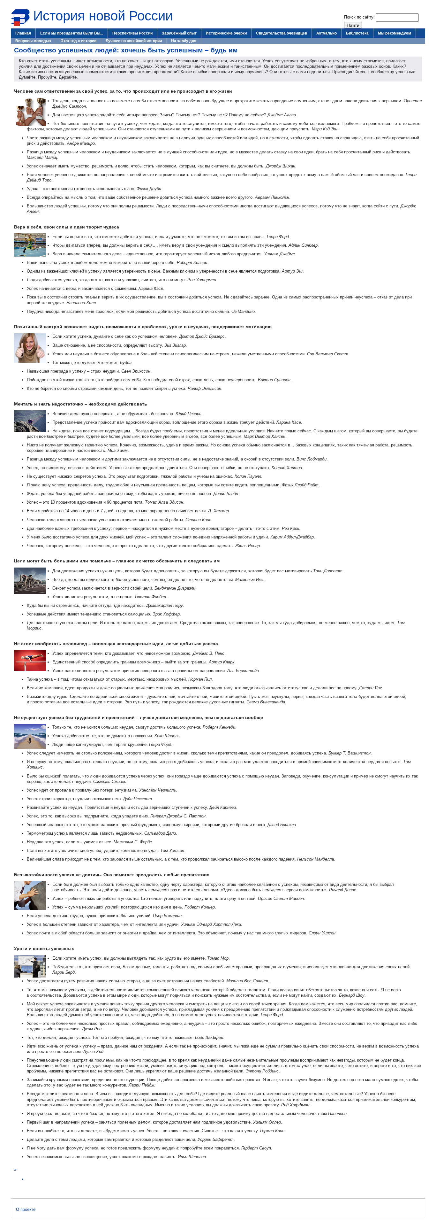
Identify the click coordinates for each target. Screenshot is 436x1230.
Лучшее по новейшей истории (134, 41)
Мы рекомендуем (394, 33)
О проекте (25, 1209)
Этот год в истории (78, 41)
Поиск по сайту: (360, 17)
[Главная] (20, 25)
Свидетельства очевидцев (281, 33)
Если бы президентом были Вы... (71, 33)
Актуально (326, 33)
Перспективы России (132, 33)
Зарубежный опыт (179, 33)
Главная (23, 33)
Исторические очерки (226, 33)
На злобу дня (183, 41)
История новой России (103, 15)
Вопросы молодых (33, 41)
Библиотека (357, 33)
